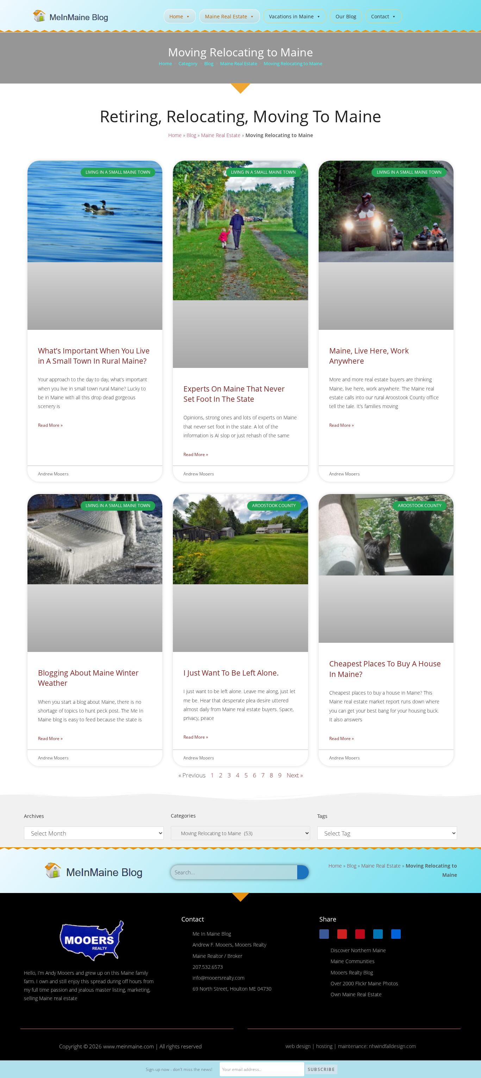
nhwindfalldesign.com (392, 1046)
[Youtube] (342, 934)
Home (176, 16)
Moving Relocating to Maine (293, 63)
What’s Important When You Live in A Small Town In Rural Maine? (94, 356)
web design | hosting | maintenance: (327, 1046)
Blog (191, 135)
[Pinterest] (360, 934)
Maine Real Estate (226, 16)
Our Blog (346, 16)
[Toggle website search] (412, 15)
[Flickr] (396, 934)
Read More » (50, 425)
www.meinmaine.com (128, 1046)
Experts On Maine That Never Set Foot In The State (234, 394)
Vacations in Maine (291, 16)
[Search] (303, 872)
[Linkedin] (378, 934)
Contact (380, 16)
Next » (295, 775)
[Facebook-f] (324, 934)
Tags (322, 816)
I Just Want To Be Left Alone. (231, 673)
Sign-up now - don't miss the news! (179, 1069)
